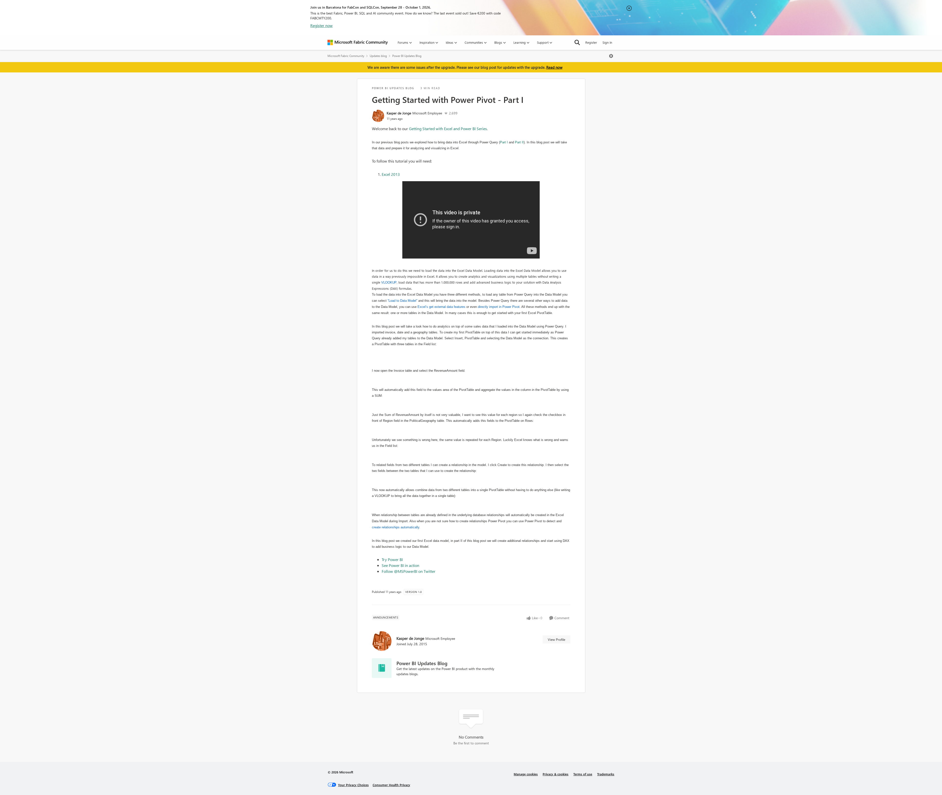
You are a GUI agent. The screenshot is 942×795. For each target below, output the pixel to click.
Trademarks (605, 774)
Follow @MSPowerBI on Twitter (408, 571)
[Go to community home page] (357, 42)
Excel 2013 (391, 174)
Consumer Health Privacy (391, 785)
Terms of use (582, 774)
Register (591, 42)
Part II (519, 142)
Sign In (607, 42)
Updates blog (378, 56)
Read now (554, 67)
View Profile (556, 639)
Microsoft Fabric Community (345, 56)
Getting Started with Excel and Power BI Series (448, 128)
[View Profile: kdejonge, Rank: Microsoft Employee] (378, 116)
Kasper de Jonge (399, 113)
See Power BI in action (400, 565)
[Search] (577, 42)
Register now (321, 25)
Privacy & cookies (555, 774)
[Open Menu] (611, 56)
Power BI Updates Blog (406, 56)
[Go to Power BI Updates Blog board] (382, 668)
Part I (504, 142)
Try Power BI (392, 559)
